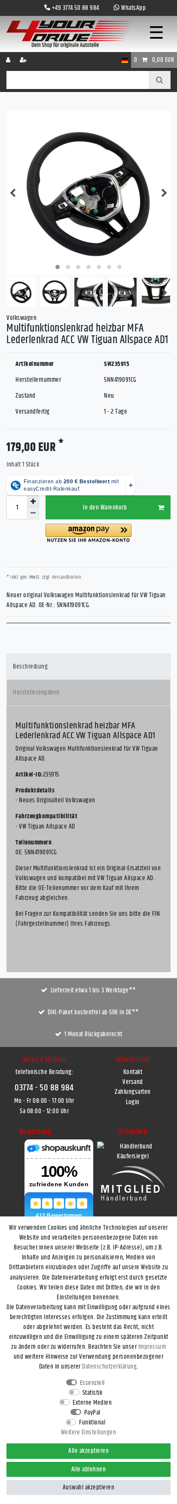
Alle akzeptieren (88, 1451)
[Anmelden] (9, 60)
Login (133, 1102)
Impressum (152, 1347)
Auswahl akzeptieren (89, 1487)
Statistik (92, 1393)
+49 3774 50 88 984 (75, 8)
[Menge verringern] (33, 513)
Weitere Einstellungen (88, 1432)
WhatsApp (133, 8)
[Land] (125, 60)
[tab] (88, 667)
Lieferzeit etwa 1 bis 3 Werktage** (93, 990)
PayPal (92, 1413)
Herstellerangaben (36, 692)
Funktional (92, 1422)
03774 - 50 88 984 (44, 1088)
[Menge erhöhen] (33, 501)
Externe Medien (92, 1403)
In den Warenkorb (105, 508)
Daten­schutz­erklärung (109, 1367)
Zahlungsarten (133, 1092)
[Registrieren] (24, 60)
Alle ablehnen (88, 1469)
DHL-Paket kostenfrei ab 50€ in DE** (93, 1012)
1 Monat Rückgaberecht (93, 1034)
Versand (132, 1082)
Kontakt (133, 1072)
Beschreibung (30, 667)
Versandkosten (66, 577)
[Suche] (160, 80)
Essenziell (92, 1383)
